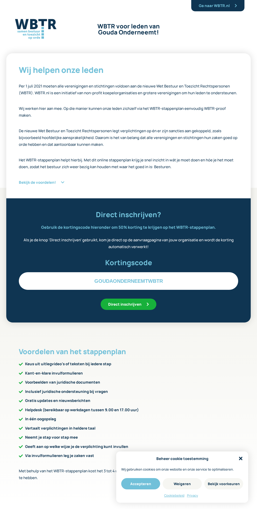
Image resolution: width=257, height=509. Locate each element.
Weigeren (182, 483)
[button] (240, 458)
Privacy (192, 495)
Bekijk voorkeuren (224, 483)
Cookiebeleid (174, 495)
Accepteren (140, 483)
